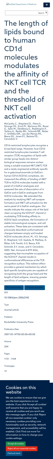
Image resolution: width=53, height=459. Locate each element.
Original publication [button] (34, 288)
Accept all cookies (16, 444)
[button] (46, 5)
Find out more (14, 453)
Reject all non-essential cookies (22, 449)
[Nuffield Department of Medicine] (22, 3)
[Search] (46, 12)
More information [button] (14, 288)
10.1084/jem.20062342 (16, 298)
